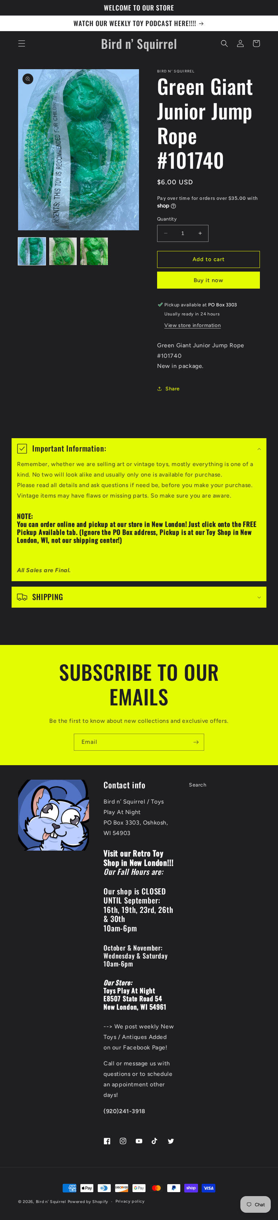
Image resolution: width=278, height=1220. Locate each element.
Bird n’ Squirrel (52, 1201)
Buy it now (208, 280)
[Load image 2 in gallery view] (63, 251)
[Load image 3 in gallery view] (94, 251)
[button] (22, 43)
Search (198, 785)
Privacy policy (130, 1201)
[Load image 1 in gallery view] (32, 251)
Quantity (167, 219)
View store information (192, 325)
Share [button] (172, 389)
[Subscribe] (196, 742)
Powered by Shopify (88, 1201)
